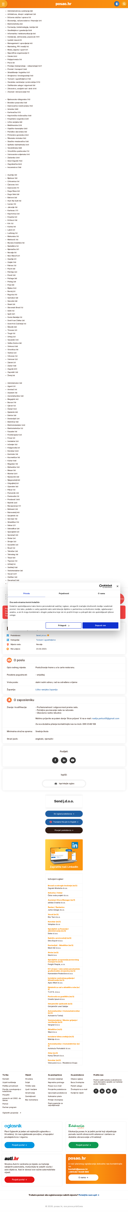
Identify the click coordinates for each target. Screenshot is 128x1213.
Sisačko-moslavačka (16, 141)
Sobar (10, 525)
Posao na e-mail (54, 1086)
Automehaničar (14, 396)
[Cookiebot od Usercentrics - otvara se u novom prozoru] (101, 586)
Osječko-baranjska (15, 128)
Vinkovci (11, 346)
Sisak (10, 304)
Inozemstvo (12, 167)
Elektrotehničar (14, 428)
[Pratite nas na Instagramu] (109, 1091)
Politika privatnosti (10, 1086)
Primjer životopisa (55, 1100)
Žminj (10, 375)
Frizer (10, 438)
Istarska (11, 109)
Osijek (10, 262)
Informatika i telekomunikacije (20, 33)
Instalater (11, 441)
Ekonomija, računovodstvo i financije (23, 21)
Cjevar (10, 406)
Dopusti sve (100, 625)
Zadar (10, 366)
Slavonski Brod (14, 307)
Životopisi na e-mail (79, 1089)
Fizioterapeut (13, 435)
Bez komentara (31, 1100)
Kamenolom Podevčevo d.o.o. (64, 971)
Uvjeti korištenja (9, 1082)
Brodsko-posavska (15, 103)
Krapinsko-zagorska (16, 119)
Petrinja (11, 272)
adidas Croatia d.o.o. (61, 901)
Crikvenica (12, 181)
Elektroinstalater (14, 425)
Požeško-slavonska (16, 132)
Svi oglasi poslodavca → (64, 814)
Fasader (11, 431)
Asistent (11, 393)
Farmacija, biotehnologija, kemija (21, 27)
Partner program (9, 1107)
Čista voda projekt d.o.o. (58, 894)
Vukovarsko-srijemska (17, 154)
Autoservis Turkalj (64, 1013)
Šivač (10, 548)
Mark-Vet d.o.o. (60, 946)
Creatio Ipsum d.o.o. (61, 997)
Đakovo (11, 197)
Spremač (11, 535)
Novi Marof (12, 256)
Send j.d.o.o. (41, 635)
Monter (11, 473)
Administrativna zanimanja (19, 11)
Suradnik (11, 545)
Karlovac (11, 210)
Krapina (11, 217)
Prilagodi (62, 625)
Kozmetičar (12, 457)
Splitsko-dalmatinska (16, 145)
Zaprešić (11, 372)
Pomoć (5, 1104)
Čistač (10, 409)
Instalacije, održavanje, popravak (22, 37)
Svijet (27, 1082)
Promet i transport (15, 69)
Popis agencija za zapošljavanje (55, 1104)
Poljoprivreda (13, 59)
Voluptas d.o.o (54, 923)
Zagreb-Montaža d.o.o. (62, 886)
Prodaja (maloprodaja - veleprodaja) (23, 66)
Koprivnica (12, 214)
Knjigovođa (12, 448)
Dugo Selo (12, 194)
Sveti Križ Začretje (15, 324)
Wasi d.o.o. (55, 1030)
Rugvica (11, 294)
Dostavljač (12, 418)
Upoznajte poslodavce (57, 1093)
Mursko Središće (15, 243)
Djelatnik (11, 412)
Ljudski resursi (14, 40)
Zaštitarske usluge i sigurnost (20, 85)
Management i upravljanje (18, 43)
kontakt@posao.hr (78, 1169)
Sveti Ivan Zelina (15, 320)
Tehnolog (11, 554)
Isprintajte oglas (66, 783)
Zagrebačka (13, 164)
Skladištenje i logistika (17, 72)
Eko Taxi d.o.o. (54, 915)
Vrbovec (11, 356)
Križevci (11, 220)
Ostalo (10, 56)
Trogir (10, 333)
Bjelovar (11, 178)
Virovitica (11, 349)
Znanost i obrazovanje (17, 92)
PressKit (6, 1095)
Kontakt (5, 1079)
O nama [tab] (101, 593)
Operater (11, 486)
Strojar (10, 541)
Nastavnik (12, 477)
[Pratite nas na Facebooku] (97, 1091)
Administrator (13, 383)
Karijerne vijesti (77, 1093)
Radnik (10, 503)
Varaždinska (13, 148)
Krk (9, 223)
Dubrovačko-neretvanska (18, 106)
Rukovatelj (12, 512)
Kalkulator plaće (55, 1096)
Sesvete (11, 301)
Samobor (11, 298)
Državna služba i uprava (18, 17)
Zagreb (11, 369)
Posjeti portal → (19, 1145)
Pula (9, 285)
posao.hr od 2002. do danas (11, 1099)
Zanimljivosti (30, 1096)
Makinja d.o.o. (61, 1037)
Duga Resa (12, 191)
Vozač (10, 574)
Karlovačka (12, 112)
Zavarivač (12, 580)
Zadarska (12, 157)
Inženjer (11, 444)
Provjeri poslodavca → (64, 830)
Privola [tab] (26, 593)
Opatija (11, 259)
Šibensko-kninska (15, 138)
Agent (10, 386)
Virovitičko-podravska (17, 151)
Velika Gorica (13, 343)
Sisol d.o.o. (53, 953)
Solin (10, 311)
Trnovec (11, 330)
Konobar (11, 451)
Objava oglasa (77, 1079)
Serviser (11, 519)
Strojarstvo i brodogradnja (19, 76)
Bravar (10, 402)
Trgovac (11, 561)
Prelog (10, 282)
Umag (10, 337)
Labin (10, 230)
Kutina (10, 227)
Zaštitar (11, 577)
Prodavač (12, 499)
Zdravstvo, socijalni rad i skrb (20, 88)
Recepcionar (13, 506)
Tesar (10, 558)
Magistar (11, 464)
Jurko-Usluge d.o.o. (56, 908)
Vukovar (11, 359)
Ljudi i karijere (31, 1089)
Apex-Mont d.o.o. (61, 980)
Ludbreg (11, 233)
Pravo (10, 63)
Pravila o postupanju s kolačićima (11, 1090)
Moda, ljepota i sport (16, 50)
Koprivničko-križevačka (18, 115)
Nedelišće (12, 246)
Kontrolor (11, 454)
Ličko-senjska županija (47, 689)
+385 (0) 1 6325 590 (78, 1172)
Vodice (10, 353)
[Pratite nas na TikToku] (115, 1091)
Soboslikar (12, 528)
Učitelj (10, 564)
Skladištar (12, 522)
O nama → (83, 1177)
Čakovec (11, 184)
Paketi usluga (76, 1086)
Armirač (11, 389)
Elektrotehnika (14, 24)
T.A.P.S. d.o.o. (64, 989)
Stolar (10, 538)
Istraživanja (30, 1093)
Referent (11, 509)
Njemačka (12, 249)
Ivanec (10, 204)
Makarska (12, 236)
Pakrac (10, 265)
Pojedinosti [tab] (64, 593)
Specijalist (12, 532)
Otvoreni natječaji (55, 1079)
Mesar (10, 470)
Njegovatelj (12, 480)
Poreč (10, 275)
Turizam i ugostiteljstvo (17, 79)
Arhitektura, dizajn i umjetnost (20, 14)
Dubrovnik (12, 188)
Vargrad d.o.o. (62, 1022)
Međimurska (13, 125)
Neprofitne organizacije (17, 53)
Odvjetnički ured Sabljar (60, 1005)
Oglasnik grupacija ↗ (11, 1113)
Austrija (11, 175)
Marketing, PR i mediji (17, 46)
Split (9, 314)
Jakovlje (11, 207)
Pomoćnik (12, 493)
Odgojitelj (12, 483)
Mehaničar (12, 467)
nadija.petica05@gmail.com (105, 718)
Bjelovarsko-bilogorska (17, 99)
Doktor (10, 415)
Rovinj (10, 291)
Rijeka (10, 288)
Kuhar (10, 461)
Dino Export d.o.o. (59, 939)
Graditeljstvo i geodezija (18, 30)
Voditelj (11, 567)
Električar (11, 422)
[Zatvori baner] (117, 586)
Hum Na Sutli (13, 201)
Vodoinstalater (14, 570)
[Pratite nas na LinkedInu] (103, 1091)
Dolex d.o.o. (58, 931)
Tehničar (11, 551)
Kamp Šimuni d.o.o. (56, 1054)
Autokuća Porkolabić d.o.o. (64, 1046)
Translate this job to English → (65, 822)
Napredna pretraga (56, 1082)
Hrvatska (29, 1079)
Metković (11, 239)
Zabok (10, 362)
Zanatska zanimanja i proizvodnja (22, 82)
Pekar (10, 490)
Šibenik (11, 327)
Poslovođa (12, 496)
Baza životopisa (77, 1082)
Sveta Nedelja (13, 317)
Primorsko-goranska (16, 135)
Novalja (11, 252)
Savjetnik (11, 516)
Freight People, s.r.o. (63, 962)
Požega (11, 278)
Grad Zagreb (13, 161)
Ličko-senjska (13, 122)
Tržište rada (30, 1086)
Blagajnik (11, 399)
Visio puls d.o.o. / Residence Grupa (62, 1061)
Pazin (10, 269)
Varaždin (11, 340)
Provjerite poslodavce (57, 1089)
